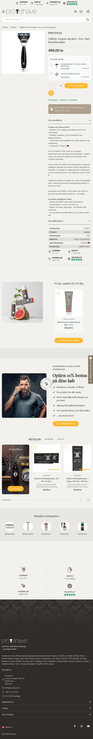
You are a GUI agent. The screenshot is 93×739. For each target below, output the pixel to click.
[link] (69, 109)
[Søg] (87, 19)
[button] (90, 369)
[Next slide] (88, 500)
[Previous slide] (81, 500)
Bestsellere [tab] (35, 439)
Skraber (14, 27)
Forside (5, 27)
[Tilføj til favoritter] (51, 93)
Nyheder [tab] (49, 439)
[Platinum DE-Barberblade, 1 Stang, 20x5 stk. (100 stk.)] (77, 458)
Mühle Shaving (55, 33)
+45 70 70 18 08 (11, 692)
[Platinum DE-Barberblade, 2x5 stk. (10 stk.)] (46, 458)
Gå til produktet (65, 68)
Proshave (46, 475)
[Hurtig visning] (78, 295)
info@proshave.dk (12, 688)
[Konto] (75, 11)
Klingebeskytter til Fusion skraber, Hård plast (74, 65)
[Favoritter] (81, 12)
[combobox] (46, 19)
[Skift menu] (3, 11)
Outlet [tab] (60, 439)
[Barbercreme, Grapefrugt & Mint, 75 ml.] (69, 303)
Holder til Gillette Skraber (70, 74)
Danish (8, 727)
